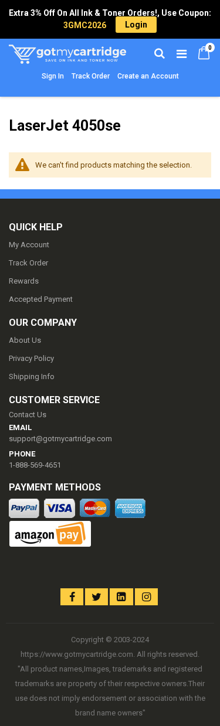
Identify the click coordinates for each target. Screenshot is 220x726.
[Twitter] (96, 596)
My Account (29, 244)
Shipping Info (32, 376)
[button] (31, 587)
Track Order (91, 76)
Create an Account (148, 76)
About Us (25, 340)
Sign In (53, 76)
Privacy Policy (31, 358)
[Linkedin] (121, 596)
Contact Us (27, 414)
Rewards (24, 281)
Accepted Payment (41, 299)
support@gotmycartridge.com (60, 438)
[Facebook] (71, 596)
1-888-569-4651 (35, 465)
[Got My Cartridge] (59, 52)
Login (136, 24)
